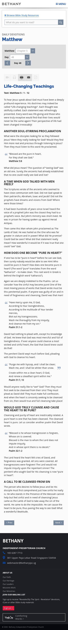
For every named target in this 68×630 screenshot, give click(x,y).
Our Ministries (9, 591)
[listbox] (25, 50)
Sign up (8, 608)
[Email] (28, 77)
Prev (11, 522)
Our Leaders (8, 584)
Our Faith (7, 577)
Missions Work (9, 587)
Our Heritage (8, 580)
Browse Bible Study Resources (22, 15)
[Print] (21, 77)
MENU (62, 4)
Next (56, 522)
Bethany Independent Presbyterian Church (11, 4)
